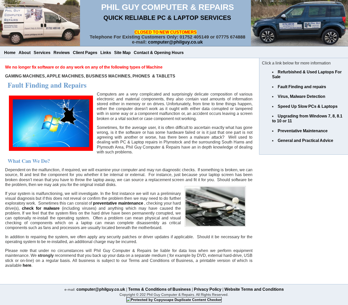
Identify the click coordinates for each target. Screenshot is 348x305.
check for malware (41, 208)
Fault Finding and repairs (302, 87)
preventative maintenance (118, 203)
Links (105, 52)
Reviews (61, 52)
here (27, 265)
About (25, 52)
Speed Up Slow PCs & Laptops (308, 106)
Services (42, 52)
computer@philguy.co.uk (175, 42)
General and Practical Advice (305, 140)
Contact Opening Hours (159, 52)
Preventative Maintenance (303, 131)
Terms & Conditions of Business (159, 289)
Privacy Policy (207, 289)
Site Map (122, 52)
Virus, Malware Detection (301, 96)
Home (10, 52)
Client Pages (85, 52)
